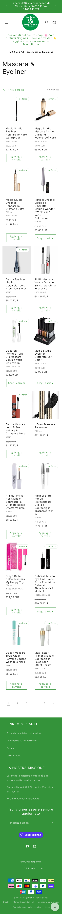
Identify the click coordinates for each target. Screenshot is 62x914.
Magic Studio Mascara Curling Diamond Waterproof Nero (45, 133)
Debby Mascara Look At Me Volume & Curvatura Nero (16, 429)
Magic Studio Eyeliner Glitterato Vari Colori (43, 355)
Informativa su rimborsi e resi (22, 740)
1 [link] (8, 703)
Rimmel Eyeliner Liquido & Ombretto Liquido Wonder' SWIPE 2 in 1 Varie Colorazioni (45, 209)
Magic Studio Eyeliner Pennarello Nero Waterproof (16, 133)
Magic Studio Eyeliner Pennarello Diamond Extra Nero (15, 205)
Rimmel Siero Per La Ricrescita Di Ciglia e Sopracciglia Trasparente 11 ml (44, 505)
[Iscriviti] (51, 823)
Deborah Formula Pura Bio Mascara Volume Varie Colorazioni (14, 357)
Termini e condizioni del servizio (24, 733)
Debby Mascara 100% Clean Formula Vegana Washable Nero (16, 657)
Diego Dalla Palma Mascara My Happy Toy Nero (15, 581)
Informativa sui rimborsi (23, 902)
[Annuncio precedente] (6, 6)
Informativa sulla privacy (48, 902)
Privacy (10, 747)
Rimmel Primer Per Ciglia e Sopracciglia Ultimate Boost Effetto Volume (15, 501)
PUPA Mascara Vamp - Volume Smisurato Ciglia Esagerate (45, 284)
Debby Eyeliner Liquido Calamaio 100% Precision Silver (16, 284)
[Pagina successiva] (53, 703)
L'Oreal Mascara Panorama (45, 426)
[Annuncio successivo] (56, 6)
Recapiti (48, 907)
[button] (6, 22)
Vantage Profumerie (29, 898)
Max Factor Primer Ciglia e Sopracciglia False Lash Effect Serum (44, 659)
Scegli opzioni (45, 238)
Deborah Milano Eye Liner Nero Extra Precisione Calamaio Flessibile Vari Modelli (45, 584)
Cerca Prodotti (14, 755)
